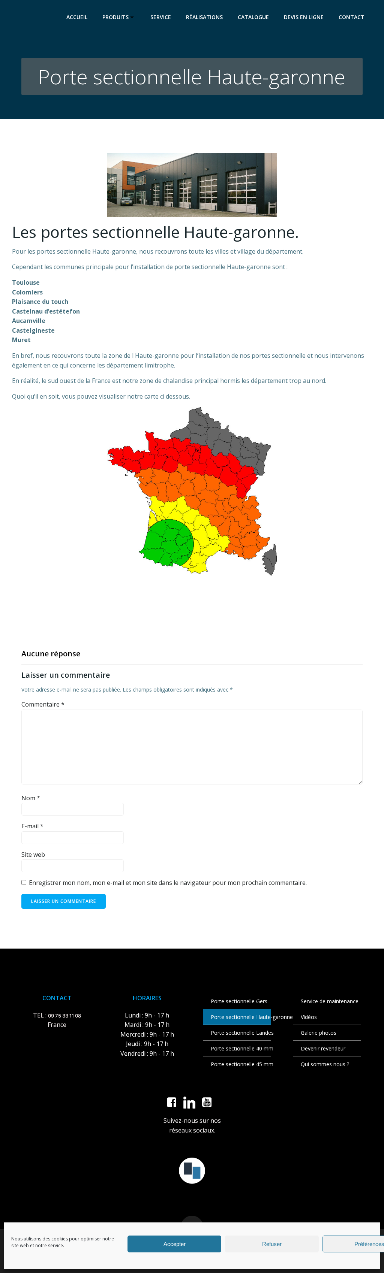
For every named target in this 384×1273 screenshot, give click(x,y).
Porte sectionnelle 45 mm (237, 1064)
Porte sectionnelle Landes (237, 1032)
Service (160, 17)
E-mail (32, 826)
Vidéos (309, 1016)
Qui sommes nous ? (325, 1064)
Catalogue (253, 17)
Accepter (175, 1244)
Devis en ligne (304, 17)
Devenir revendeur (323, 1048)
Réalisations (204, 17)
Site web (33, 854)
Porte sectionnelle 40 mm (237, 1048)
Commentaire (42, 704)
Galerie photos (318, 1032)
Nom (30, 798)
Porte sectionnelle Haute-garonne (237, 1016)
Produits (115, 17)
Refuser (272, 1244)
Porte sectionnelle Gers (237, 1001)
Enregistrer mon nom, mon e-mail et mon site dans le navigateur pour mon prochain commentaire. (168, 883)
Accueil (76, 17)
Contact (351, 17)
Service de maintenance (327, 1001)
